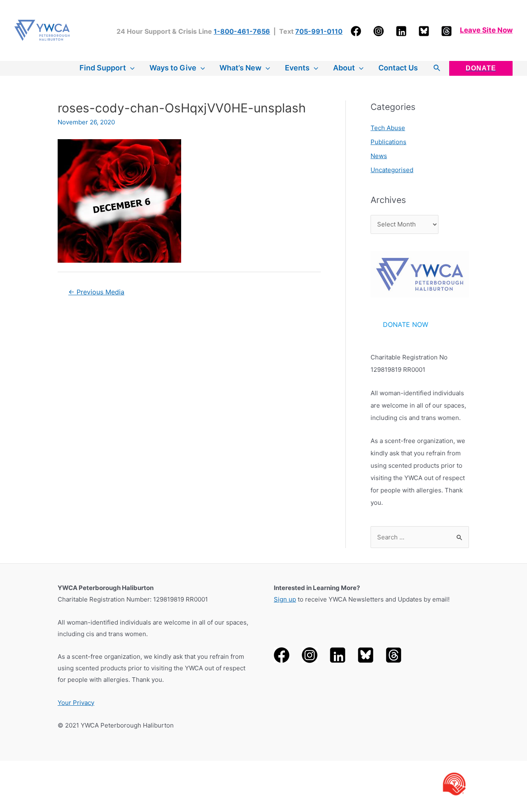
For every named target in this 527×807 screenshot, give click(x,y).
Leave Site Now (486, 30)
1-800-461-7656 (242, 31)
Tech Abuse (388, 128)
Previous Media (96, 292)
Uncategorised (392, 170)
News (379, 156)
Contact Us (398, 67)
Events (297, 67)
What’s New (240, 67)
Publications (388, 142)
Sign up (285, 599)
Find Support (102, 67)
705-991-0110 (319, 31)
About (344, 67)
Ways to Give (172, 67)
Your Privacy (76, 703)
